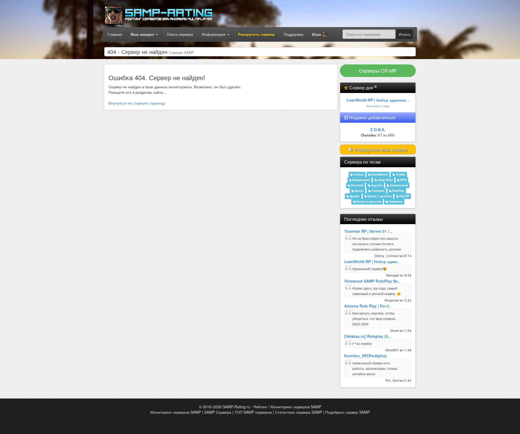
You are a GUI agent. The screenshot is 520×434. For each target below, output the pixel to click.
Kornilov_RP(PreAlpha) (365, 355)
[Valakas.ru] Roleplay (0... (367, 336)
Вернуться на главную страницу (136, 103)
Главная (115, 34)
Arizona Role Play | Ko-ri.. (367, 306)
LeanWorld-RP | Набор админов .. (378, 100)
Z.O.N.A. (377, 129)
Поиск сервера (180, 34)
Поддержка (293, 34)
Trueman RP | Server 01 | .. (368, 231)
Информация (214, 34)
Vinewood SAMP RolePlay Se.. (372, 281)
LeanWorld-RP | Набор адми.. (371, 261)
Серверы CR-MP (378, 70)
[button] (320, 34)
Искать (405, 34)
